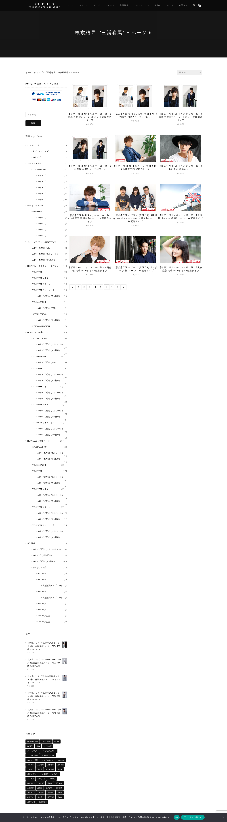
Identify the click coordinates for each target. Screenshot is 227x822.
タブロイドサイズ (40, 151)
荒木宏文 (40, 797)
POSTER (30, 746)
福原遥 (41, 792)
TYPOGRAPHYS (39, 169)
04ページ (42, 579)
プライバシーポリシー (193, 817)
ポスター (30, 765)
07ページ (42, 603)
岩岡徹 (49, 783)
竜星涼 (59, 792)
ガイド (97, 5)
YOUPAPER (37, 272)
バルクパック (33, 145)
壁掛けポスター (32, 774)
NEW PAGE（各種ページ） (39, 440)
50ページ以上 (44, 621)
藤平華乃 (50, 797)
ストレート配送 (32, 760)
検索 (33, 123)
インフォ (84, 5)
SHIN (38, 746)
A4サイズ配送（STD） (42, 247)
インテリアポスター (49, 751)
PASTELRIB (37, 211)
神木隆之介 (31, 792)
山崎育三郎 (41, 779)
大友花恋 (45, 774)
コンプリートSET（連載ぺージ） (42, 241)
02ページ (42, 573)
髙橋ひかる (31, 802)
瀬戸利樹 (59, 788)
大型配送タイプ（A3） (53, 585)
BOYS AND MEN (32, 741)
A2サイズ (42, 187)
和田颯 (59, 769)
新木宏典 (49, 788)
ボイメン (61, 760)
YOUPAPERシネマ (40, 278)
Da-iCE (56, 741)
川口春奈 (59, 783)
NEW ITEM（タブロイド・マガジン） (44, 266)
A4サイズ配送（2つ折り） (44, 259)
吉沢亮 (39, 769)
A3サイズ (42, 193)
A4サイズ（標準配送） (42, 555)
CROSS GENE (46, 741)
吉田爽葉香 (50, 769)
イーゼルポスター (48, 755)
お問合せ (183, 5)
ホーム (70, 5)
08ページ (42, 609)
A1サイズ (42, 181)
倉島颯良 (60, 765)
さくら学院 (47, 746)
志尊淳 (39, 788)
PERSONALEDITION (41, 326)
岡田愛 (41, 783)
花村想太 (30, 797)
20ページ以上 (44, 615)
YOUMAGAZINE (39, 302)
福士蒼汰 (50, 792)
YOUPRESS (44, 4)
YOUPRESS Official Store (44, 7)
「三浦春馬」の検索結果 (56, 72)
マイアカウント (141, 5)
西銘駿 (59, 797)
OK (176, 817)
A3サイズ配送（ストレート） (45, 253)
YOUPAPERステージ (41, 284)
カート (170, 5)
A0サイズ (42, 175)
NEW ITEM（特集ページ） (38, 332)
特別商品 (31, 543)
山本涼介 (52, 779)
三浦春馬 (40, 765)
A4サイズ (36, 157)
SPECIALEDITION (39, 314)
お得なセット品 (39, 567)
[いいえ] (223, 817)
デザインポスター (35, 205)
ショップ (110, 5)
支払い (158, 5)
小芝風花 (30, 779)
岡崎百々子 (31, 783)
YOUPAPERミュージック (43, 290)
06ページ (42, 591)
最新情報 (124, 5)
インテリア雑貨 (32, 755)
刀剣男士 (30, 769)
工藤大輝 (30, 788)
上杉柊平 (50, 765)
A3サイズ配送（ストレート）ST (46, 549)
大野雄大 (55, 774)
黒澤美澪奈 (43, 802)
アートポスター (34, 163)
